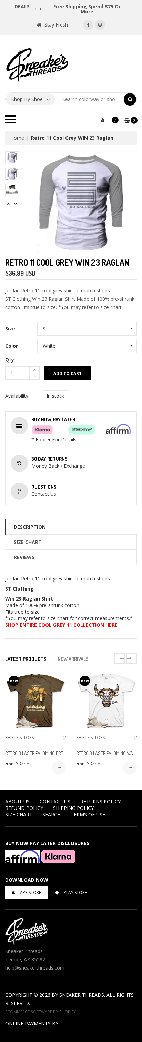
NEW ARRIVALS (73, 659)
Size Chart (28, 542)
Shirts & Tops (19, 738)
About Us (17, 801)
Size (10, 328)
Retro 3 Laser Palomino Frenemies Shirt (47, 753)
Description (30, 527)
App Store (30, 892)
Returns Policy (100, 801)
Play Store (75, 892)
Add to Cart (67, 373)
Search (51, 814)
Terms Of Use (88, 814)
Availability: (17, 396)
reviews (24, 557)
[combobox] (89, 99)
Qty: (10, 359)
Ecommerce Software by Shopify (40, 1011)
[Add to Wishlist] (64, 738)
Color (11, 346)
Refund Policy (24, 808)
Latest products (25, 659)
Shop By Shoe (27, 99)
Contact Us (55, 801)
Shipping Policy (73, 808)
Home (17, 138)
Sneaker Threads (81, 995)
